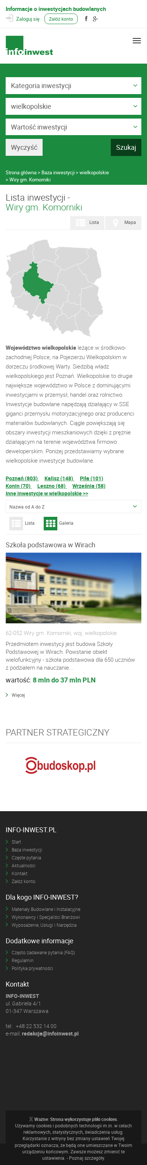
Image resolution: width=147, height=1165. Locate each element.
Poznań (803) (22, 478)
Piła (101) (91, 478)
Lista (94, 222)
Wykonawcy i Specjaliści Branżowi (46, 917)
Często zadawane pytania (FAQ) (43, 952)
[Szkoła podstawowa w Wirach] (73, 588)
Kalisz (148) (59, 478)
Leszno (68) (52, 485)
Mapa (130, 222)
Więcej (18, 695)
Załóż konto (61, 19)
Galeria (66, 523)
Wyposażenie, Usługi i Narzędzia (44, 925)
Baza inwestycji (27, 850)
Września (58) (89, 485)
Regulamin (23, 960)
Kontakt (20, 873)
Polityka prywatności (32, 968)
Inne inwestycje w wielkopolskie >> (47, 493)
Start (16, 842)
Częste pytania (26, 857)
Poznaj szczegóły (86, 1158)
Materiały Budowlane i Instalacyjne (46, 909)
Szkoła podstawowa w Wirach (50, 544)
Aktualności (23, 865)
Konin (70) (19, 485)
